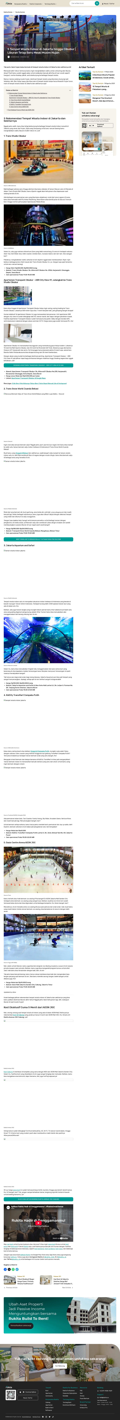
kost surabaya (50, 1249)
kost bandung (39, 1249)
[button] (108, 3)
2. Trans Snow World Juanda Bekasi (19, 100)
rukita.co (13, 1257)
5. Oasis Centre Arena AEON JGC (19, 107)
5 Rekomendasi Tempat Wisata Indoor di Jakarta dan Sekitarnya (27, 93)
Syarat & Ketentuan (26, 1416)
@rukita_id (62, 1257)
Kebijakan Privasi (36, 1416)
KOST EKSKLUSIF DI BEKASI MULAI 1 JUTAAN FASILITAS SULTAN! (38, 539)
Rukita (26, 1246)
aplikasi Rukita (25, 1255)
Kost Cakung (8, 1072)
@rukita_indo (49, 1257)
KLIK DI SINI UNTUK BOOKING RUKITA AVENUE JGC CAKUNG (38, 1199)
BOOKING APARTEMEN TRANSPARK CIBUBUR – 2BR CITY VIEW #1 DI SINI (38, 365)
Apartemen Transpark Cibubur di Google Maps (29, 378)
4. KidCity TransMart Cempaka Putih (20, 104)
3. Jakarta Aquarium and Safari (18, 102)
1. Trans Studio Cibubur (16, 95)
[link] (100, 125)
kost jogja (59, 1249)
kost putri (14, 1246)
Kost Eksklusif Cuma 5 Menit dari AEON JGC (21, 110)
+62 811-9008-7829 (105, 1391)
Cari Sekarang (60, 1366)
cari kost (10, 1244)
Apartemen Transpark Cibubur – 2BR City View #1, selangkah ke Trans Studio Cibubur (34, 98)
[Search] (97, 3)
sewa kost (16, 1190)
